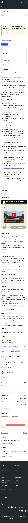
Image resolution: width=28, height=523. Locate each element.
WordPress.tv (5, 485)
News (2, 468)
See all (25, 433)
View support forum (6, 443)
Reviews (5, 53)
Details (5, 49)
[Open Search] (21, 2)
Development (6, 60)
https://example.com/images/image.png (14, 168)
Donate (17, 482)
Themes (17, 468)
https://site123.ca (13, 303)
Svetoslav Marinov (9, 372)
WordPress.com (6, 490)
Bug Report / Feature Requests (9, 346)
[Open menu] (25, 2)
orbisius (6, 377)
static (22, 404)
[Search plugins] (16, 11)
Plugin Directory (5, 6)
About (3, 465)
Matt (3, 492)
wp (25, 404)
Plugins (16, 470)
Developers (4, 482)
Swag (17, 485)
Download (4, 44)
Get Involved (18, 477)
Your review (4, 433)
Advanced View (5, 408)
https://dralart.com (6, 292)
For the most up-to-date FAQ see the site (7, 341)
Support (5, 64)
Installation (6, 57)
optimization (19, 401)
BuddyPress (5, 497)
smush (24, 401)
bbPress (4, 495)
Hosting (3, 470)
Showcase (17, 465)
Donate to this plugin (6, 456)
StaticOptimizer (7, 40)
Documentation (5, 480)
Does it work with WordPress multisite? (11, 351)
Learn (2, 477)
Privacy (3, 473)
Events (16, 480)
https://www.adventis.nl (18, 306)
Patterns (17, 473)
